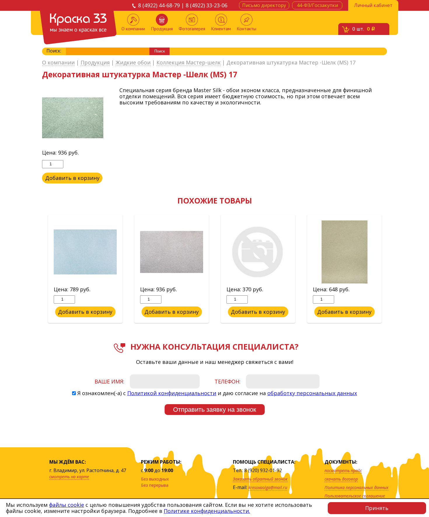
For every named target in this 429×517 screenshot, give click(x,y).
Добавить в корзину (72, 177)
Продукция (162, 28)
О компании (133, 28)
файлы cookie (66, 504)
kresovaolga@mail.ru (267, 487)
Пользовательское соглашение (355, 496)
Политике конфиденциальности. (207, 510)
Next (391, 269)
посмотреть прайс (343, 470)
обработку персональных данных (312, 393)
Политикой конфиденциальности (171, 393)
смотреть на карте (69, 476)
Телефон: (227, 381)
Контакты (246, 28)
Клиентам (221, 28)
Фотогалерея (192, 28)
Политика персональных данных (356, 487)
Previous (38, 269)
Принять (376, 507)
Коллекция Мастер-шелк (188, 62)
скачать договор (341, 479)
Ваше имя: (109, 381)
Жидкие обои (133, 62)
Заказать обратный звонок (260, 479)
